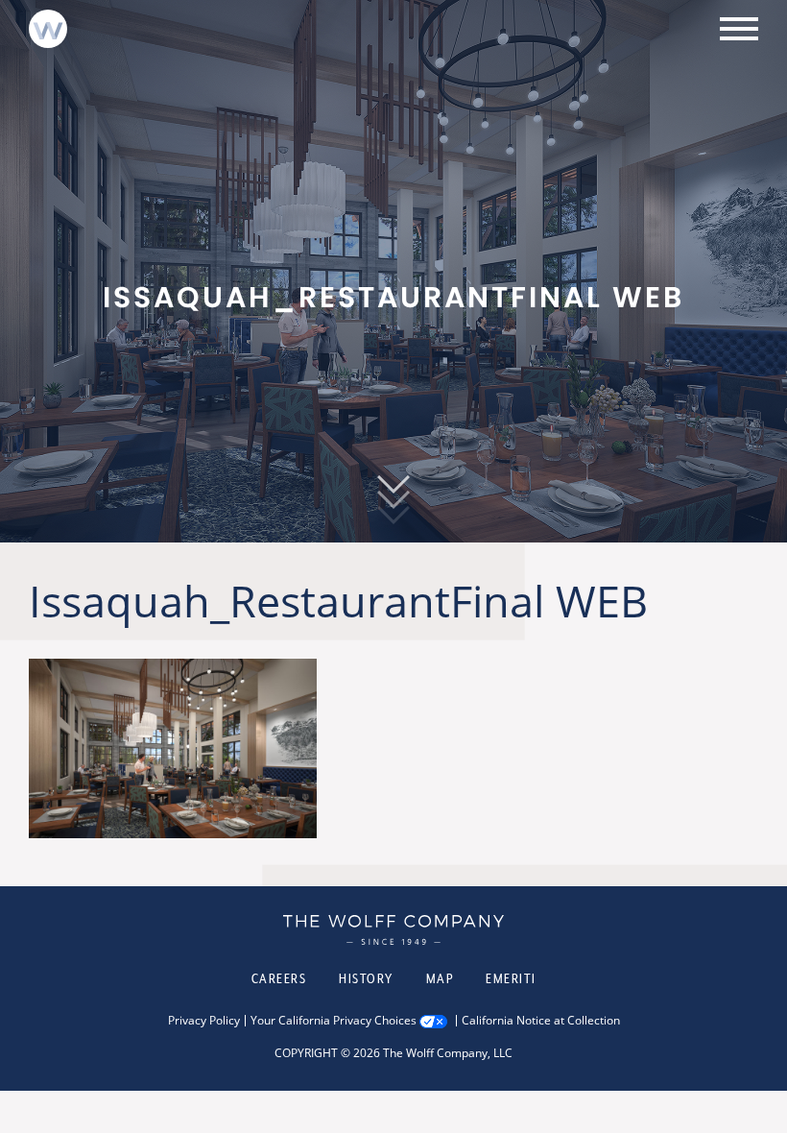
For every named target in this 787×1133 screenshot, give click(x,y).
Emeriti (511, 978)
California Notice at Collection (541, 1020)
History (366, 978)
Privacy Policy (204, 1020)
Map (440, 978)
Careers (279, 978)
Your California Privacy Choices (333, 1020)
